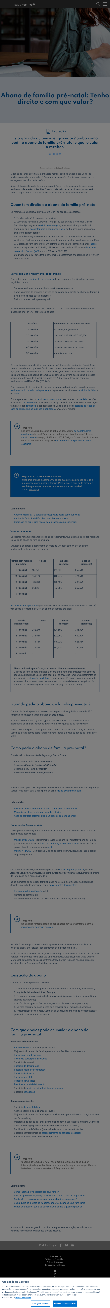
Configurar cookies (41, 1303)
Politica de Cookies (23, 1298)
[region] (55, 1292)
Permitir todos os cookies (65, 1303)
